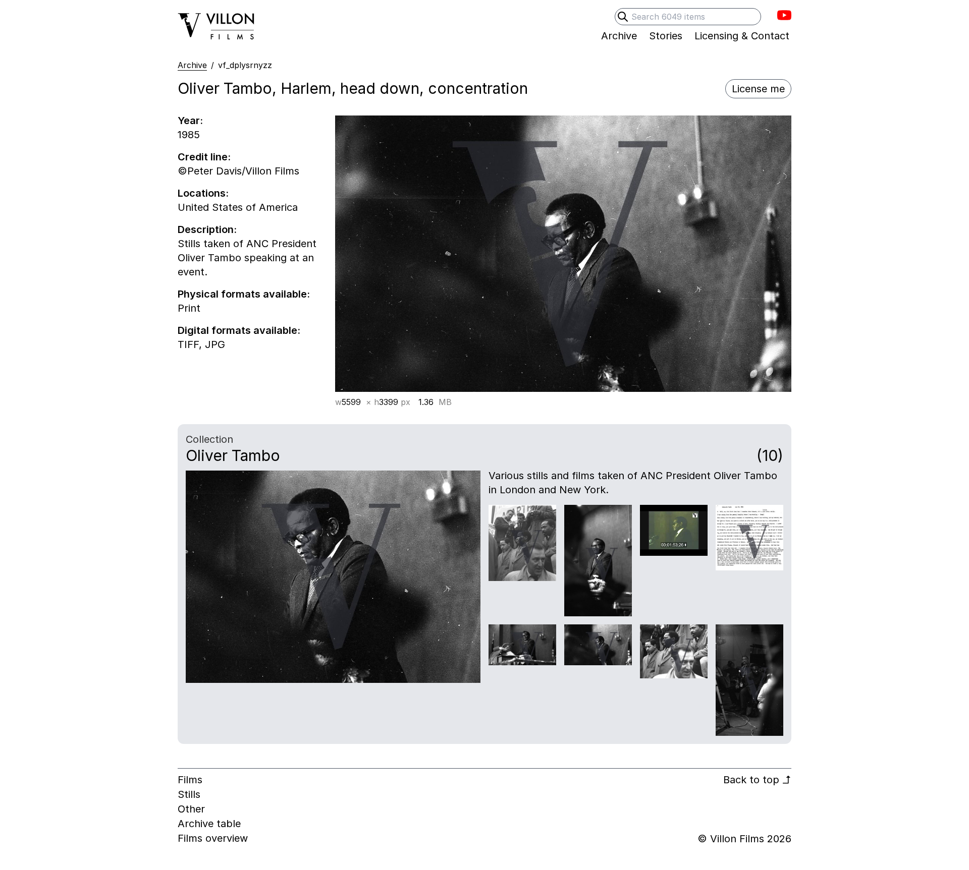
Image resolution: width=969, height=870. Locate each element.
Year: (190, 120)
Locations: (203, 193)
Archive (192, 65)
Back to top (757, 780)
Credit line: (204, 157)
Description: (207, 229)
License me (758, 89)
